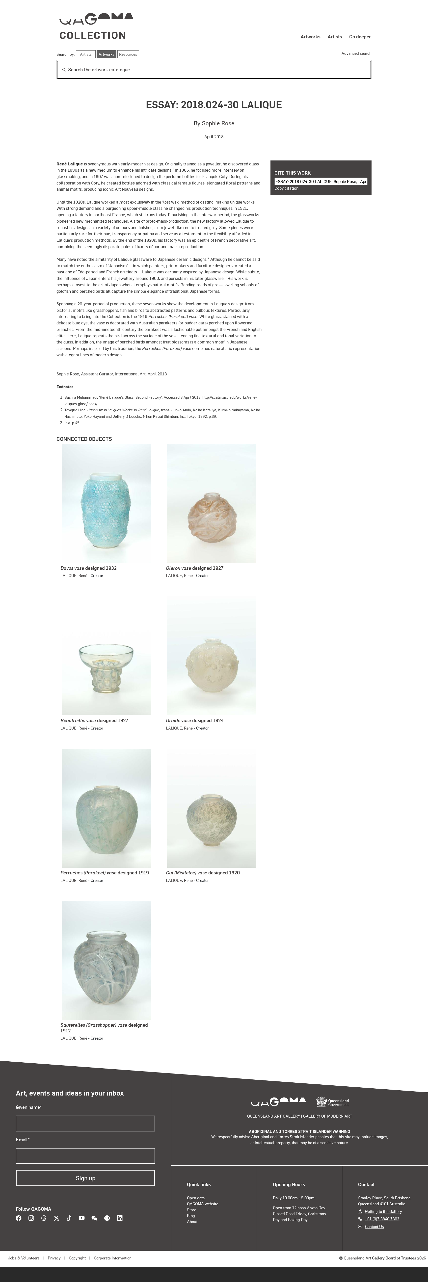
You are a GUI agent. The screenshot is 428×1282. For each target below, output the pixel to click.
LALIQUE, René (73, 575)
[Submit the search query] (60, 69)
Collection (92, 34)
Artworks (311, 36)
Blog (191, 1215)
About (192, 1221)
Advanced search (357, 53)
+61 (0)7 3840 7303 (382, 1218)
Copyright (77, 1257)
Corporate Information (113, 1257)
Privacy (54, 1257)
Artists (335, 36)
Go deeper (360, 36)
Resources (128, 54)
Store (191, 1209)
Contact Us (374, 1226)
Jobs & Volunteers (24, 1257)
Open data (196, 1197)
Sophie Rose (218, 123)
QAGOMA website (202, 1203)
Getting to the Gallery (383, 1211)
